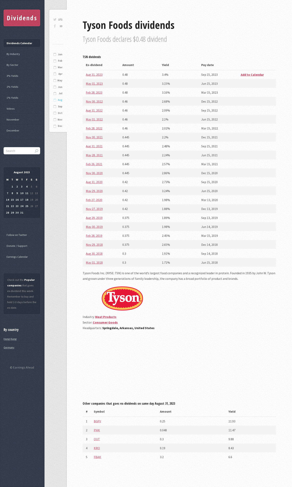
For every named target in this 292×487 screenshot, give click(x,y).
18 (26, 199)
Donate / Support (17, 246)
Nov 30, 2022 (94, 101)
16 (17, 199)
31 (21, 212)
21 (7, 206)
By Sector (12, 65)
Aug (60, 100)
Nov (60, 119)
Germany (9, 347)
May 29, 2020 (94, 191)
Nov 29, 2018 (94, 245)
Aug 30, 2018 (94, 254)
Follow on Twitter (17, 235)
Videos (11, 108)
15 (12, 199)
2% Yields (12, 86)
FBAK (97, 457)
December (13, 130)
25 (26, 206)
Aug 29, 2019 (94, 218)
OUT (97, 439)
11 (26, 193)
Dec (60, 126)
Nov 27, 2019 (94, 209)
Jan (60, 54)
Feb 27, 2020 (94, 200)
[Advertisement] (179, 367)
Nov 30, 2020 (94, 173)
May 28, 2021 (94, 155)
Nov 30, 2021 (94, 137)
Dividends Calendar (19, 43)
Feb (60, 60)
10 (21, 193)
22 (12, 206)
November (13, 119)
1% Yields (12, 97)
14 (7, 199)
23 (61, 26)
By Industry (13, 54)
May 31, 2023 (94, 84)
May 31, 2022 (94, 119)
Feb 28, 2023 (94, 92)
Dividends (22, 18)
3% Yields (12, 76)
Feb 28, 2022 (94, 128)
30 (17, 212)
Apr (60, 74)
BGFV (97, 421)
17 (21, 199)
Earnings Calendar (17, 257)
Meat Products (105, 317)
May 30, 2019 (94, 227)
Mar (60, 67)
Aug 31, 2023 (94, 75)
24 (21, 206)
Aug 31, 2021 (94, 146)
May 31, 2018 (94, 262)
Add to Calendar (252, 75)
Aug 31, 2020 (94, 182)
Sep (60, 106)
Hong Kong (10, 339)
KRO (97, 448)
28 (7, 212)
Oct (60, 113)
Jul (60, 93)
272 (60, 19)
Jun (60, 87)
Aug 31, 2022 (94, 110)
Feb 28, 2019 (94, 236)
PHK (97, 430)
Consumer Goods (105, 322)
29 (12, 212)
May (59, 80)
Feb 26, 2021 (94, 164)
